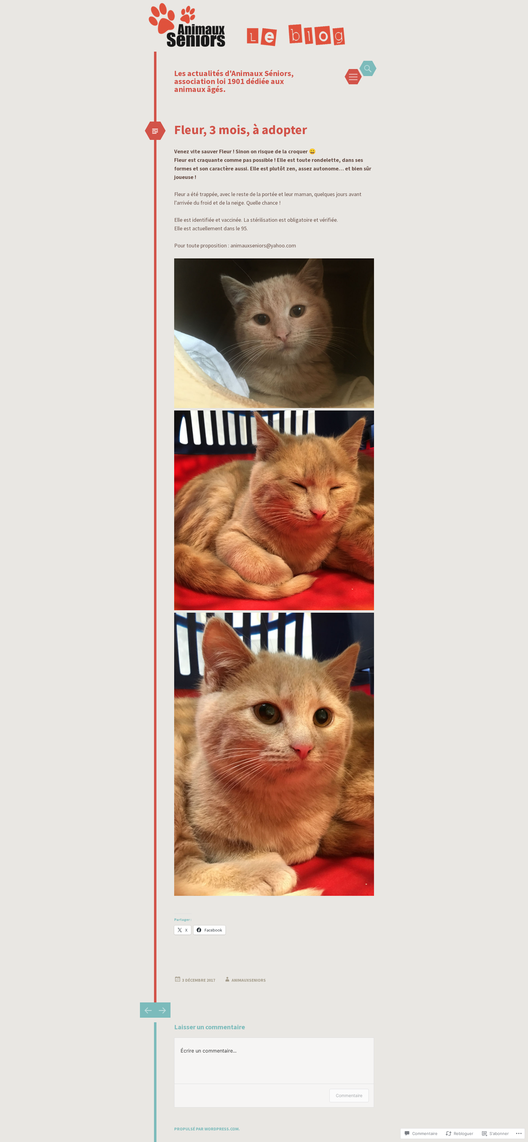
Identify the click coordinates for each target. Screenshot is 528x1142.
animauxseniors (249, 980)
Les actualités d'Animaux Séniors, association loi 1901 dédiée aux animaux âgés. (234, 81)
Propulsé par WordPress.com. (207, 1129)
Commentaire (349, 1095)
